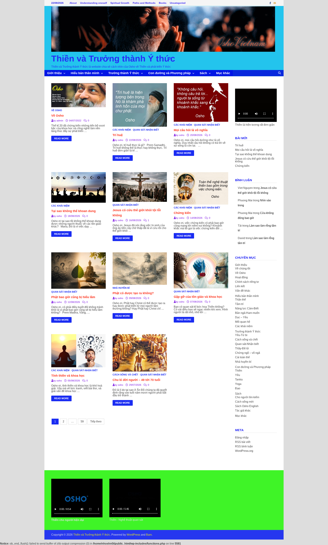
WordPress (133, 534)
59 (82, 421)
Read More (61, 139)
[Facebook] (271, 3)
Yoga (238, 383)
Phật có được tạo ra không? (133, 293)
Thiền (238, 370)
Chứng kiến (182, 213)
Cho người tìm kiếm (247, 397)
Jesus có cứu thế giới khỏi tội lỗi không (254, 160)
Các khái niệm (122, 129)
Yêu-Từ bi (241, 335)
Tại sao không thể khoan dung (73, 211)
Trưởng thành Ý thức (123, 73)
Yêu (237, 375)
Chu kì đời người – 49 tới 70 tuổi (136, 380)
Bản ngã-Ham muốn (247, 312)
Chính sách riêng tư (247, 281)
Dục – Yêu (241, 317)
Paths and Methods (144, 3)
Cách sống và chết (125, 374)
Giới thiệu (54, 73)
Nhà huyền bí (121, 288)
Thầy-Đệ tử (242, 348)
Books (162, 3)
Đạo (237, 388)
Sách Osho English (246, 406)
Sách (203, 73)
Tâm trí (239, 304)
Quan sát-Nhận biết (146, 129)
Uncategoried (178, 3)
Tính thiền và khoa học (68, 375)
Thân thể (240, 299)
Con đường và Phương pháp (169, 73)
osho (120, 140)
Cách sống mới (244, 401)
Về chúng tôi (242, 268)
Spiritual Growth (119, 3)
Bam (149, 534)
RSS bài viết (242, 442)
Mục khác (223, 73)
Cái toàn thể (242, 357)
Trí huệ (118, 135)
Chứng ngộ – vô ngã (247, 352)
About (73, 3)
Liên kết (240, 286)
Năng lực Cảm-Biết (246, 308)
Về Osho (56, 110)
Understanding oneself (93, 3)
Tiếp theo (95, 421)
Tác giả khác (243, 410)
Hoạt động (241, 277)
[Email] (275, 3)
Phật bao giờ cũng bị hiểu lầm (73, 297)
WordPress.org (244, 450)
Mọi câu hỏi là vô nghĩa (191, 130)
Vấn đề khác (242, 290)
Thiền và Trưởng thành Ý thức (113, 58)
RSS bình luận (244, 446)
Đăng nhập (242, 437)
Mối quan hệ (242, 321)
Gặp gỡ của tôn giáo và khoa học (198, 296)
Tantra (239, 379)
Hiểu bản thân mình (85, 73)
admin (60, 120)
